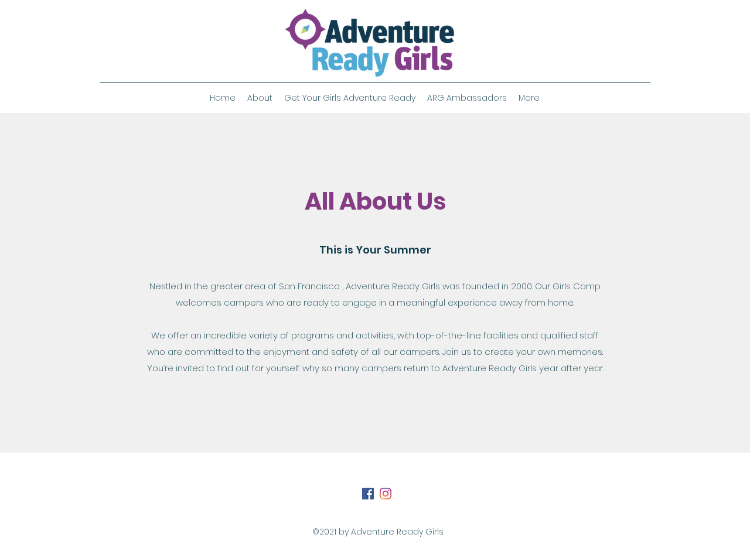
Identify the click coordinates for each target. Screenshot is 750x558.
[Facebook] (368, 493)
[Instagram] (385, 493)
